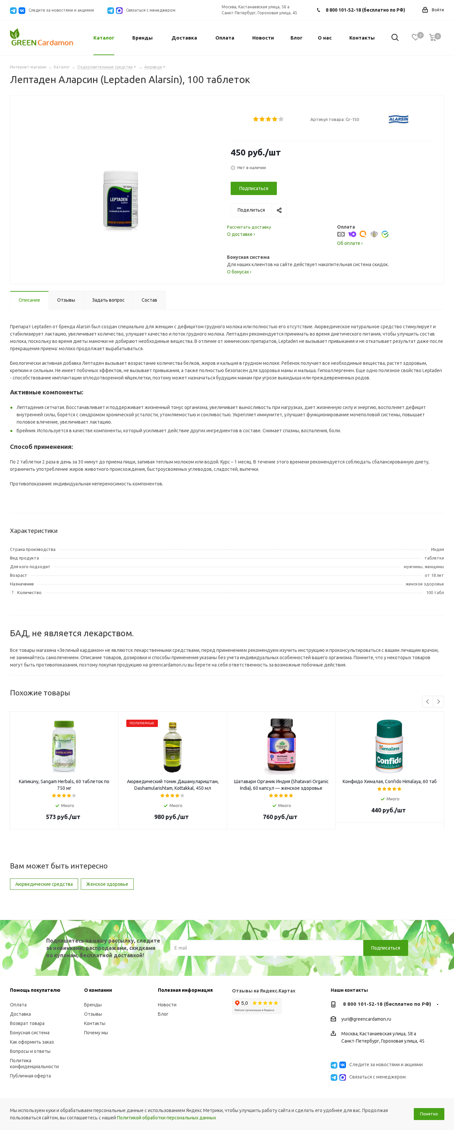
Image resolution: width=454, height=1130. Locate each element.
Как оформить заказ (32, 1042)
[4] (275, 119)
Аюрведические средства (44, 884)
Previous (427, 702)
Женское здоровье (107, 884)
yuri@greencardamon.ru (366, 1019)
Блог (163, 1014)
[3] (269, 119)
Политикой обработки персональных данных (166, 1117)
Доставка (20, 1014)
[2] (262, 119)
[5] (281, 119)
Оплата (18, 1004)
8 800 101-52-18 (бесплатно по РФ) (365, 10)
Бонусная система (30, 1032)
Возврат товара (27, 1023)
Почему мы (96, 1032)
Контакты (94, 1023)
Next (438, 702)
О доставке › (241, 234)
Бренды (93, 1004)
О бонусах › (239, 271)
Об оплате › (350, 243)
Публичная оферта (30, 1076)
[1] (256, 119)
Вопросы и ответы (30, 1051)
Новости (167, 1004)
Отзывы (93, 1014)
